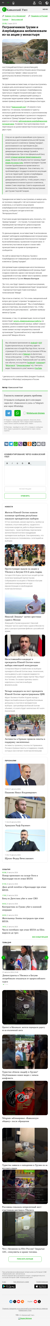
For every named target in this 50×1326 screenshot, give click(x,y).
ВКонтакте (10, 365)
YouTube (38, 368)
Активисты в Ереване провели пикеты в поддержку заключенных (25, 740)
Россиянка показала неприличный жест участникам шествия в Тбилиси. (21, 1208)
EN (8, 2)
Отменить (25, 496)
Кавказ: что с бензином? (15, 16)
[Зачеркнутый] (22, 463)
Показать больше (25, 1259)
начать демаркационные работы (27, 321)
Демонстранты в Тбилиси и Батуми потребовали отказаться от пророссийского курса (23, 978)
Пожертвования (42, 1282)
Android (34, 343)
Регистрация (25, 489)
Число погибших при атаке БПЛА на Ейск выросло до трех (23, 931)
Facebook (31, 363)
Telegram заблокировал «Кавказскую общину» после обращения (20, 1119)
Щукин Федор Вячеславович (19, 858)
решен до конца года (14, 163)
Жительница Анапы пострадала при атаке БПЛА (23, 920)
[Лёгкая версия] (13, 3)
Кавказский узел (19, 107)
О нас (4, 1282)
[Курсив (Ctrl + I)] (12, 463)
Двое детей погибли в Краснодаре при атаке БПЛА (24, 888)
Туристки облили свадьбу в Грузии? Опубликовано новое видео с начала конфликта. (20, 1075)
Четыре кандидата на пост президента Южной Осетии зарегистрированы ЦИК (25, 692)
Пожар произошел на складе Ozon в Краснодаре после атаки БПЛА (20, 877)
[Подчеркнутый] (17, 463)
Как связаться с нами (21, 1282)
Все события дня (40, 937)
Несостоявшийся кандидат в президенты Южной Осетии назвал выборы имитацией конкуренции (22, 662)
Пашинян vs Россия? (39, 16)
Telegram (26, 354)
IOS (40, 343)
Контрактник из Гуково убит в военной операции (21, 908)
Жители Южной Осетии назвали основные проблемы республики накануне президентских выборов (22, 515)
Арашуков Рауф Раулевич (17, 825)
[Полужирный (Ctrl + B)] (7, 463)
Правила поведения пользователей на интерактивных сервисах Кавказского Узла (25, 1309)
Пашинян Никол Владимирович (21, 792)
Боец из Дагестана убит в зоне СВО (20, 898)
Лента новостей (17, 19)
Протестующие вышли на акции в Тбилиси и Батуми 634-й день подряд (23, 570)
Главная (5, 19)
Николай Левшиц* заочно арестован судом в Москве (23, 618)
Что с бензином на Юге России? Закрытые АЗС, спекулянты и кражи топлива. (23, 1250)
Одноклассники (23, 365)
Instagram (40, 363)
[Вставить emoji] (29, 463)
